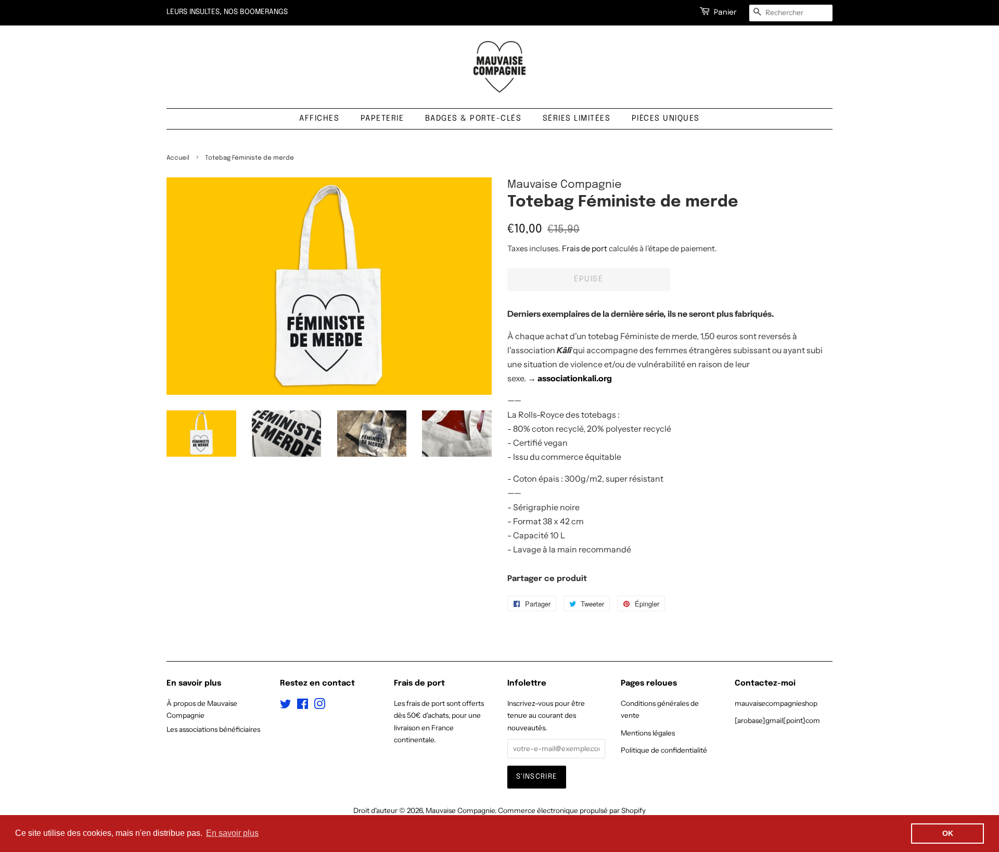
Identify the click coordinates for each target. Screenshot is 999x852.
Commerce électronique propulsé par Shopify (572, 810)
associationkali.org (574, 378)
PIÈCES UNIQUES (666, 118)
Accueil (177, 158)
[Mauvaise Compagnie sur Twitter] (285, 706)
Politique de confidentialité (664, 750)
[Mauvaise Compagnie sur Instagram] (319, 706)
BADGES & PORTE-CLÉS (473, 118)
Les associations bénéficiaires (213, 729)
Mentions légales (648, 733)
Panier (725, 12)
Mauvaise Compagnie (460, 810)
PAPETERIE (382, 118)
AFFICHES (319, 118)
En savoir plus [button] (232, 833)
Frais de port (584, 248)
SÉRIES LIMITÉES (577, 118)
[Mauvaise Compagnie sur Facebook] (303, 706)
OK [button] (947, 833)
